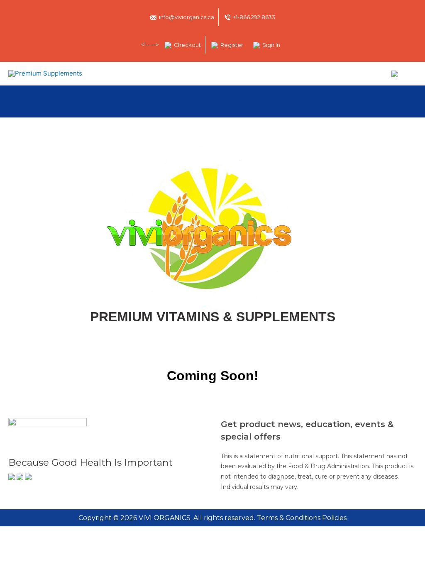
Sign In (271, 45)
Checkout (187, 45)
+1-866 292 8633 (254, 17)
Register (231, 45)
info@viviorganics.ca (186, 17)
